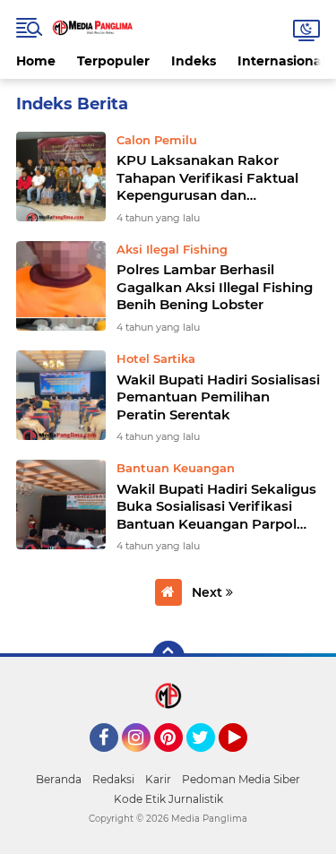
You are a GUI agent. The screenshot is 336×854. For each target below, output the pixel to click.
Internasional (281, 61)
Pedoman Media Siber (241, 779)
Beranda (59, 779)
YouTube (245, 760)
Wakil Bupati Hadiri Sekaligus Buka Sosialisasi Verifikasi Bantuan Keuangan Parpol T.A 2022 (216, 506)
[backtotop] (168, 657)
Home (36, 61)
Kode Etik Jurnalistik (168, 799)
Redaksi (113, 779)
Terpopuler (113, 61)
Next (209, 592)
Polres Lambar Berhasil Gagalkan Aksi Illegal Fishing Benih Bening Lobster (214, 287)
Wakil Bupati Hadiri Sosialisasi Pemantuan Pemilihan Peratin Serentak (218, 397)
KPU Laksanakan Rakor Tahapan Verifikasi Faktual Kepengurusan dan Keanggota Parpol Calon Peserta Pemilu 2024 (207, 177)
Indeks (193, 61)
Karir (158, 779)
